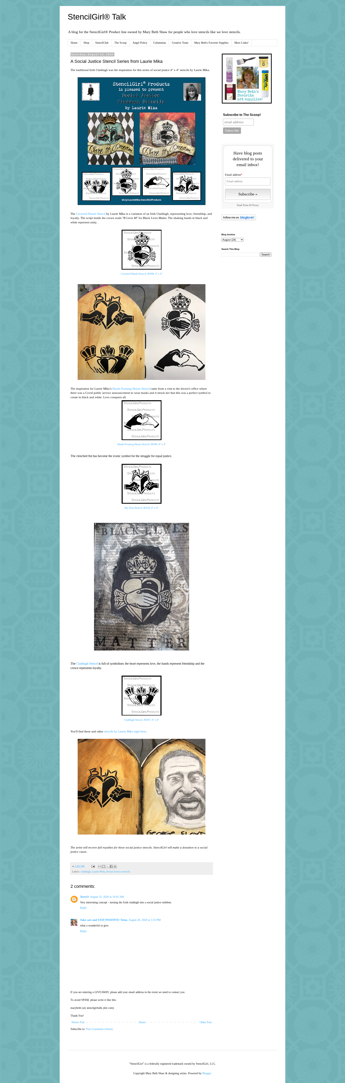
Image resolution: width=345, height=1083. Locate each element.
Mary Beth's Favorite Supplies (211, 42)
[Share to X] (107, 866)
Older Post (206, 1022)
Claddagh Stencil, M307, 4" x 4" (141, 719)
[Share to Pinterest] (115, 866)
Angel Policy (140, 42)
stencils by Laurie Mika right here (125, 731)
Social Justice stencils (118, 871)
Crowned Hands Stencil (90, 213)
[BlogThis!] (104, 866)
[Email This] (100, 866)
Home (74, 42)
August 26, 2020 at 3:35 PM (145, 919)
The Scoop (120, 42)
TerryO (84, 896)
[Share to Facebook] (111, 866)
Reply (83, 907)
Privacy (255, 205)
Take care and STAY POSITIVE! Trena (103, 919)
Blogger (206, 1073)
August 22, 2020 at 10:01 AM (107, 896)
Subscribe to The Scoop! (242, 114)
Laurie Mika (98, 871)
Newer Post (77, 1022)
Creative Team (180, 42)
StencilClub (101, 42)
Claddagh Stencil (87, 663)
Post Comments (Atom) (99, 1029)
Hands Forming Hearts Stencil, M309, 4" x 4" (141, 444)
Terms (246, 205)
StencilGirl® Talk (97, 16)
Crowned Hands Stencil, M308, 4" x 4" (142, 273)
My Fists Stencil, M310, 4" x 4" (142, 507)
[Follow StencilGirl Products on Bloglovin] (238, 219)
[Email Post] (92, 866)
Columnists (159, 42)
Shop (86, 42)
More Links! (241, 42)
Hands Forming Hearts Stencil (131, 388)
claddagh (86, 871)
